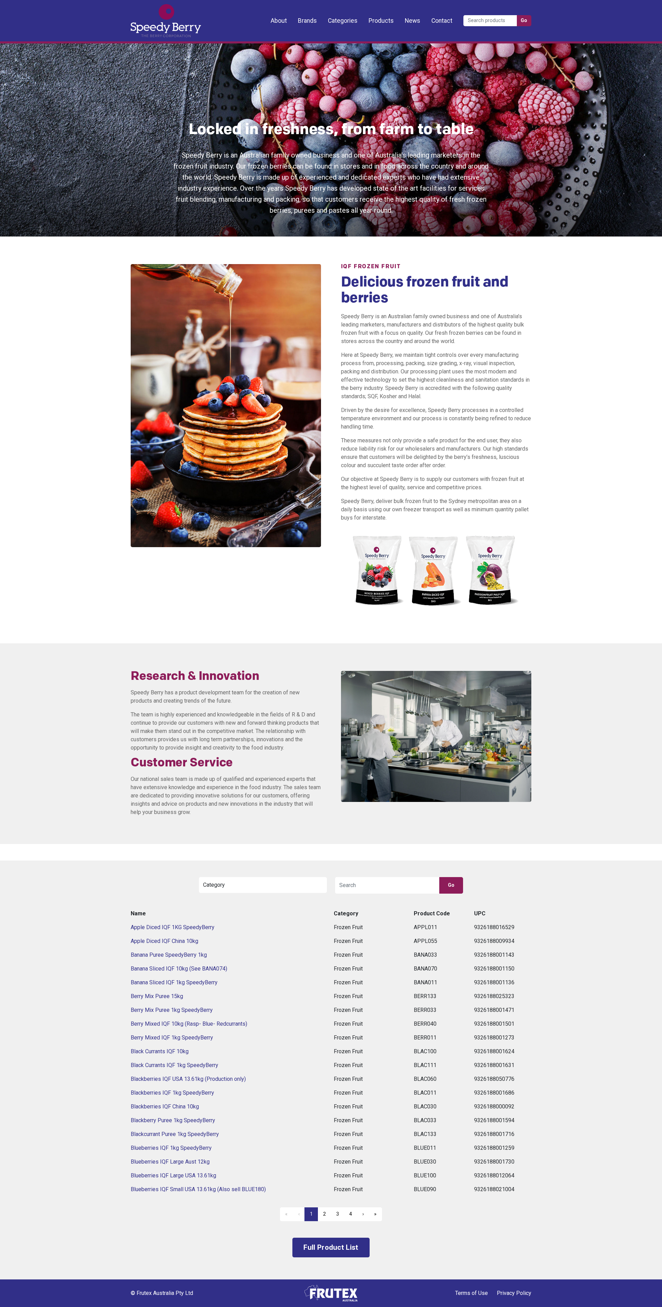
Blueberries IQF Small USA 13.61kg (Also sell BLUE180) (198, 1189)
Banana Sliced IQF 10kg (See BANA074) (179, 968)
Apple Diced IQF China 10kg (164, 941)
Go (524, 20)
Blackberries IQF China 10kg (165, 1106)
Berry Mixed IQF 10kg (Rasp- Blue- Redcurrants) (189, 1024)
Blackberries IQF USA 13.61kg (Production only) (188, 1079)
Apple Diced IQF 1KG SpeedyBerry (172, 927)
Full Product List (330, 1247)
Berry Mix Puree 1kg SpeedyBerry (172, 1010)
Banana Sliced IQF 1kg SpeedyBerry (174, 982)
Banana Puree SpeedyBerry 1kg (169, 955)
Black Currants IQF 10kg (160, 1051)
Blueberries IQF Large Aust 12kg (170, 1161)
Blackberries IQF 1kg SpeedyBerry (172, 1092)
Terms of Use (471, 1293)
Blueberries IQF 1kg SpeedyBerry (171, 1148)
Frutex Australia (155, 11)
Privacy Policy (514, 1293)
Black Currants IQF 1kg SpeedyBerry (174, 1065)
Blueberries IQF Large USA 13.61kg (173, 1175)
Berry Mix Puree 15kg (157, 996)
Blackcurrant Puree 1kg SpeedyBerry (175, 1134)
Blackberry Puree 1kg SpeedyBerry (173, 1120)
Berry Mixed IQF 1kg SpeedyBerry (172, 1037)
